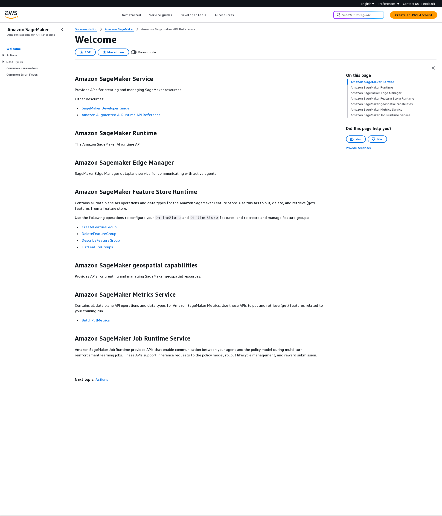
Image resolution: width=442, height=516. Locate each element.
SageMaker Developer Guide (105, 108)
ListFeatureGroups (97, 247)
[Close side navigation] (62, 29)
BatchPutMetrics (96, 320)
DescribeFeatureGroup (101, 240)
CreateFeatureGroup (99, 227)
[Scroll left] (118, 15)
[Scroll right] (237, 15)
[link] (168, 29)
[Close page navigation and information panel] (433, 68)
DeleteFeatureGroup (99, 233)
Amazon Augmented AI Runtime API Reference (121, 114)
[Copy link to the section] (71, 79)
